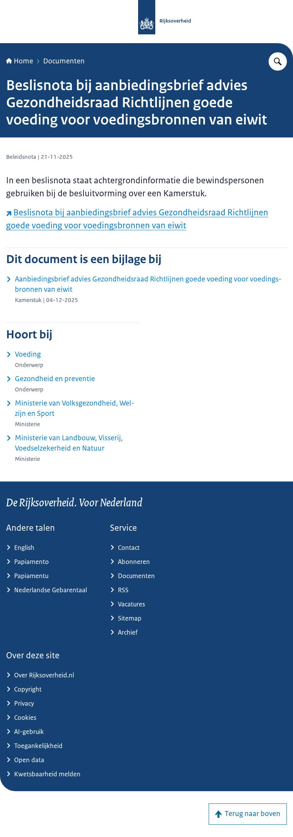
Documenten (64, 61)
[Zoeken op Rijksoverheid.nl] (278, 61)
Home (23, 61)
